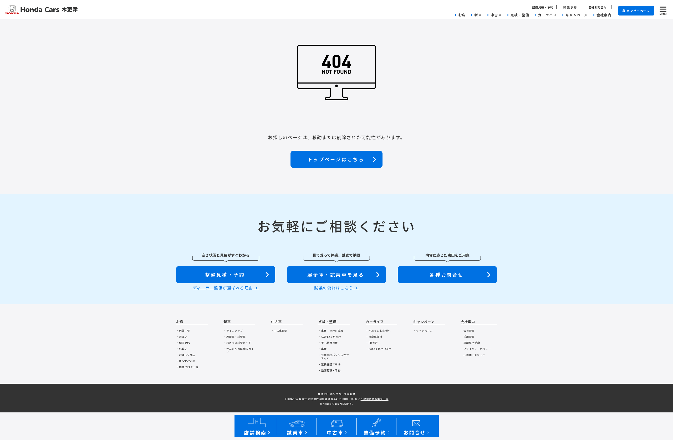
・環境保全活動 (470, 342)
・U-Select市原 (186, 361)
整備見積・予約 (542, 7)
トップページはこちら (336, 159)
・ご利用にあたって (473, 354)
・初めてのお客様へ (378, 330)
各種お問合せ (598, 7)
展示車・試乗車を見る (335, 274)
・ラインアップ (233, 330)
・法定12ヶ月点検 (329, 336)
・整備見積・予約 (329, 370)
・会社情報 (468, 330)
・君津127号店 (185, 354)
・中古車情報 (279, 330)
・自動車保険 (374, 336)
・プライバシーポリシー (476, 348)
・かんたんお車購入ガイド (238, 350)
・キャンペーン (423, 330)
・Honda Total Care (378, 348)
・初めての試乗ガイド (237, 342)
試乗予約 (570, 7)
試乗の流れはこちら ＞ (336, 288)
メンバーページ (638, 10)
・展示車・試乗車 (234, 336)
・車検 (322, 348)
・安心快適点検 (328, 342)
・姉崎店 (181, 348)
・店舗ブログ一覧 (187, 367)
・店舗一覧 (183, 330)
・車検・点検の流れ (330, 330)
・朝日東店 (183, 342)
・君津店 (181, 336)
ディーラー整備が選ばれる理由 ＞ (226, 288)
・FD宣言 (372, 342)
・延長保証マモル (329, 364)
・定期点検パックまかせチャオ (333, 356)
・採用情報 (468, 336)
